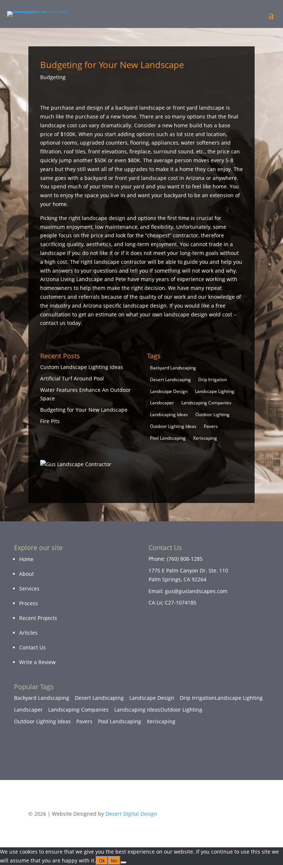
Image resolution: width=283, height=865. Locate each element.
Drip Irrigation (212, 379)
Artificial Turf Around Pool (72, 378)
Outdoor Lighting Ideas (173, 426)
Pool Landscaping (168, 438)
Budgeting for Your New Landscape (83, 409)
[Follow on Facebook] (213, 753)
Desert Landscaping (170, 379)
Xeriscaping (205, 438)
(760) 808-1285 (185, 558)
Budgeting (53, 77)
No (114, 860)
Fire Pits (50, 421)
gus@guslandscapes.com (196, 591)
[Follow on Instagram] (239, 753)
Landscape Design (169, 391)
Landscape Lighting (214, 391)
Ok (102, 860)
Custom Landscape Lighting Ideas (81, 367)
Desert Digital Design (131, 813)
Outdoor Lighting (212, 414)
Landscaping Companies (206, 403)
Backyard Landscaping (173, 368)
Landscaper (162, 403)
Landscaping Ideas (169, 414)
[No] (123, 862)
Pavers (211, 426)
